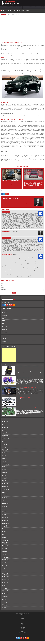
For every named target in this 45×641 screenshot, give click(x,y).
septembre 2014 (5, 560)
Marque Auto (22, 627)
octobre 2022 (4, 450)
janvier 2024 (4, 433)
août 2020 (4, 475)
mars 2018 (4, 498)
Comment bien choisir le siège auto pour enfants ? (28, 366)
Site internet (3, 287)
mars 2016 (4, 532)
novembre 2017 (5, 503)
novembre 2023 (5, 435)
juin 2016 (3, 528)
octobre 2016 (4, 522)
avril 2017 (3, 512)
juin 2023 (3, 441)
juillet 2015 (4, 545)
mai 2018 (3, 495)
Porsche (3, 324)
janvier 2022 (4, 461)
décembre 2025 (5, 421)
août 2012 (4, 599)
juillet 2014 (4, 563)
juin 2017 (3, 509)
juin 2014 (3, 565)
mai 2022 (3, 455)
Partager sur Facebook (2, 194)
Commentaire (3, 289)
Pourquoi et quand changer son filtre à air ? (27, 408)
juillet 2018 (4, 492)
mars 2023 (4, 446)
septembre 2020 (5, 474)
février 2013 (4, 590)
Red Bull (3, 312)
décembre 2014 (5, 556)
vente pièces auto (5, 328)
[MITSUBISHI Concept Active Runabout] (33, 174)
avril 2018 (3, 497)
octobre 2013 (4, 577)
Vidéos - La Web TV (10, 190)
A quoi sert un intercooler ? (23, 397)
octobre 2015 (4, 540)
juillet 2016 (4, 526)
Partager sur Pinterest (8, 194)
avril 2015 (3, 549)
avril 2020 (3, 477)
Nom (2, 283)
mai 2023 (3, 443)
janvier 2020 (4, 481)
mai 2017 (3, 511)
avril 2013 (3, 587)
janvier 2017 (4, 517)
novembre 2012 (5, 594)
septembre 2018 (5, 489)
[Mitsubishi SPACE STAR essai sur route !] (11, 174)
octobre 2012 (4, 596)
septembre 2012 (5, 598)
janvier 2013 (4, 591)
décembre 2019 (5, 483)
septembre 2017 (5, 506)
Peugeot (3, 320)
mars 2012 (4, 607)
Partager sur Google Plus (6, 194)
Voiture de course (31, 7)
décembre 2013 (5, 574)
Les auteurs (22, 618)
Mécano (36, 6)
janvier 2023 (4, 449)
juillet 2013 (4, 582)
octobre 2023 (4, 436)
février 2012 (4, 608)
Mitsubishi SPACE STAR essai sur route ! (10, 180)
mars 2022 (4, 458)
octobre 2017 (4, 505)
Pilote (8, 6)
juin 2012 (3, 602)
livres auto (4, 317)
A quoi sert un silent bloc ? (22, 377)
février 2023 (4, 447)
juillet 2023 (4, 439)
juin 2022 (3, 453)
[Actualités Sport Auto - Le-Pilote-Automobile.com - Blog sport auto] (10, 3)
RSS (14, 305)
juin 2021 (3, 467)
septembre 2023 (5, 438)
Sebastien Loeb (5, 329)
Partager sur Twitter (4, 194)
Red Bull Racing (4, 341)
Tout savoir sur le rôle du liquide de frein (26, 387)
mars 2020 (4, 478)
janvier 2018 (4, 501)
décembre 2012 (5, 593)
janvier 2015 (4, 554)
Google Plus (10, 305)
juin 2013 (3, 584)
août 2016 (4, 525)
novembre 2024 (5, 427)
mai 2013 (3, 585)
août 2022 (4, 452)
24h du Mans (4, 326)
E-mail (2, 285)
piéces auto (4, 331)
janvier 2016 (4, 536)
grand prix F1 (4, 315)
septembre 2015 (5, 542)
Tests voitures (5, 190)
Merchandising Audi (5, 339)
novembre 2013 (5, 576)
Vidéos (3, 6)
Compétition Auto (19, 7)
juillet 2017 (4, 508)
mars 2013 (4, 588)
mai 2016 (3, 529)
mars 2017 (4, 514)
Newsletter (22, 617)
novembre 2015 (5, 539)
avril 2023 (3, 444)
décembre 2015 (5, 537)
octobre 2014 (4, 559)
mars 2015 (4, 551)
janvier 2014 (4, 573)
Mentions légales (22, 614)
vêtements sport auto (6, 311)
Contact (22, 615)
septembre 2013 (5, 579)
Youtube (7, 305)
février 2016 (4, 534)
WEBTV (22, 623)
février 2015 (4, 553)
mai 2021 (3, 469)
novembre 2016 (5, 520)
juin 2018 (3, 494)
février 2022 (4, 460)
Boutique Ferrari (4, 342)
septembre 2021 (5, 464)
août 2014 (4, 562)
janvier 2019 (4, 484)
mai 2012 (3, 604)
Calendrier (14, 6)
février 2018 (4, 500)
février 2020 (4, 480)
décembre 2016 (5, 518)
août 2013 (4, 580)
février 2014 (4, 571)
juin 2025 (3, 424)
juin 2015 (3, 546)
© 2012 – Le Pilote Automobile (23, 613)
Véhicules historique (22, 632)
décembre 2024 (5, 425)
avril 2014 (3, 568)
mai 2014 (3, 567)
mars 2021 (4, 472)
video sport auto (5, 332)
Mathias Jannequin (11, 14)
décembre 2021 (5, 463)
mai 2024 (3, 430)
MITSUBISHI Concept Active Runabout (32, 181)
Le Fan (25, 6)
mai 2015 (3, 548)
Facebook (3, 305)
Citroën (3, 314)
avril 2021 (3, 470)
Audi (3, 323)
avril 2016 (3, 531)
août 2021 (4, 466)
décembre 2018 (5, 486)
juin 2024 (3, 429)
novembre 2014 (5, 557)
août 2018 (4, 491)
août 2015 (4, 543)
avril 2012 (3, 605)
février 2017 (4, 515)
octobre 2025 (4, 422)
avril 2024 (3, 432)
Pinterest (12, 305)
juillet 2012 (4, 601)
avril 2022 (3, 456)
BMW (3, 318)
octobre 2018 (4, 487)
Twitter (5, 305)
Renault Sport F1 (4, 338)
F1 (2, 321)
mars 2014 (4, 570)
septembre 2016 (5, 523)
